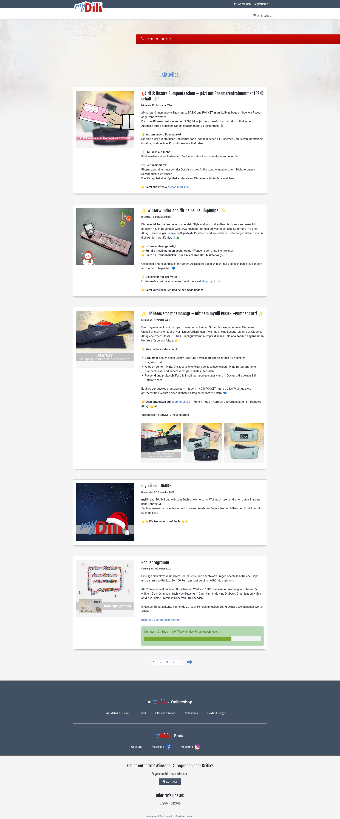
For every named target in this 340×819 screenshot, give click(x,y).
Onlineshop (158, 39)
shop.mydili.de (211, 281)
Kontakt (171, 781)
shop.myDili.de (179, 187)
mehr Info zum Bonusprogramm (161, 619)
